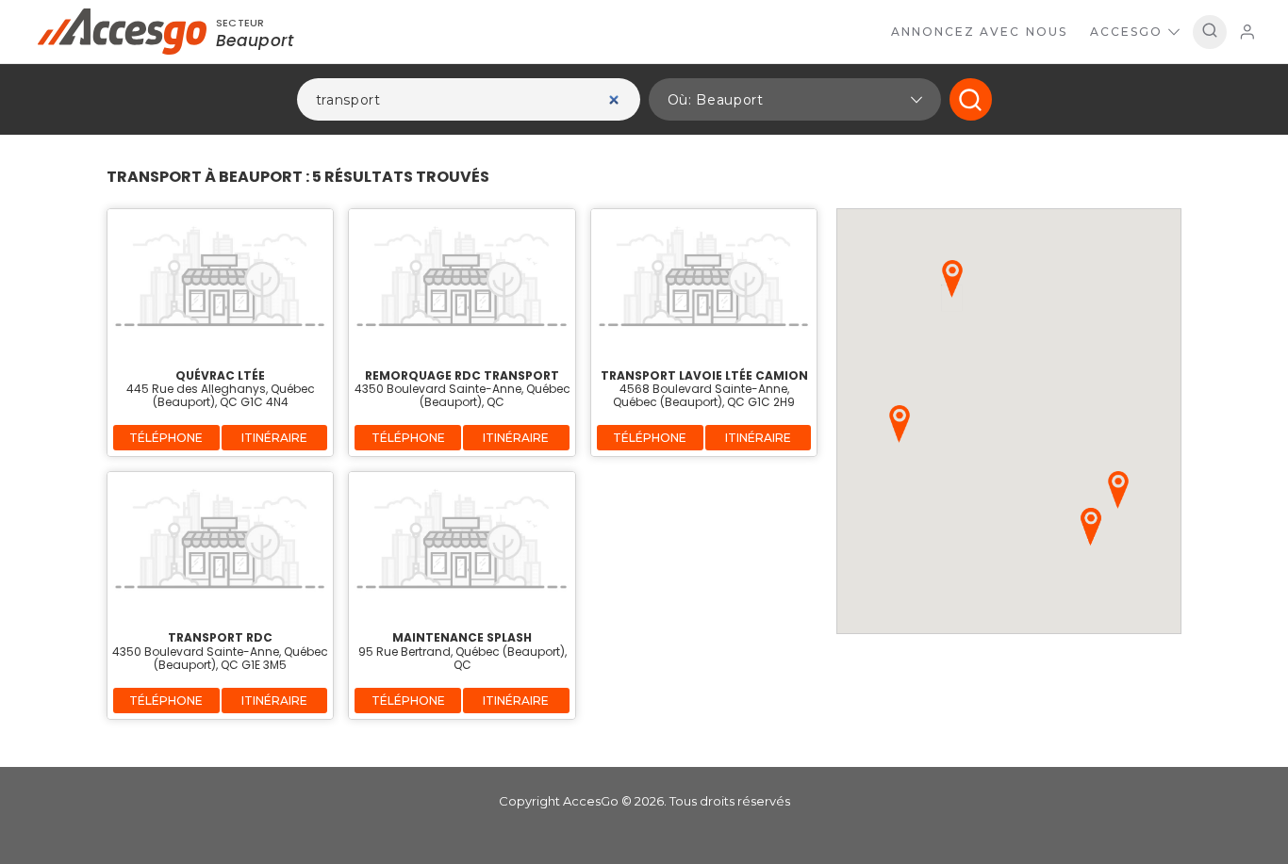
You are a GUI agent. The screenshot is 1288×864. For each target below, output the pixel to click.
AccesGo (1126, 31)
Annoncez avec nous (979, 31)
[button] (795, 99)
